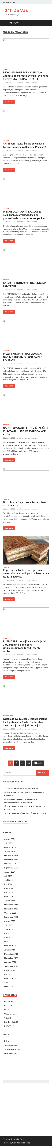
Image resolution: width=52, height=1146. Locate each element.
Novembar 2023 (11, 909)
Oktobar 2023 (10, 913)
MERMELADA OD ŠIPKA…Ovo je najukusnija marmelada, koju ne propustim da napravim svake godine (24, 215)
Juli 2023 (8, 925)
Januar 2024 (9, 901)
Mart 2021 (8, 987)
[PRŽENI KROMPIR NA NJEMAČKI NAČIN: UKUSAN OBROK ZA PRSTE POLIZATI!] (26, 334)
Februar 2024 (10, 897)
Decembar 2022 (11, 954)
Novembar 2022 (11, 958)
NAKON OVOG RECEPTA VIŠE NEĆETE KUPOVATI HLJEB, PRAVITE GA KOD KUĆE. (25, 431)
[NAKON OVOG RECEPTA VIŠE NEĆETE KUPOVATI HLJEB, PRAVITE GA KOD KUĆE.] (26, 408)
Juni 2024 (8, 880)
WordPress (16, 1143)
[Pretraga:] (26, 773)
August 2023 (9, 921)
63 (28, 763)
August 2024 (9, 872)
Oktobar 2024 (10, 864)
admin (21, 82)
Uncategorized (10, 1014)
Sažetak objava (10, 1045)
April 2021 (8, 983)
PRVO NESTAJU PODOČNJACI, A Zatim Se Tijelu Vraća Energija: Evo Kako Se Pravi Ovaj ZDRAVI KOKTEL (25, 75)
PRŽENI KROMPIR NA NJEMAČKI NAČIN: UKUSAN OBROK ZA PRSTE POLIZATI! (24, 357)
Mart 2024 (8, 892)
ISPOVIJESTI (9, 1002)
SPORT (7, 1010)
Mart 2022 (8, 974)
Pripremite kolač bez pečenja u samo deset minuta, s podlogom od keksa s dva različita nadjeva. (26, 573)
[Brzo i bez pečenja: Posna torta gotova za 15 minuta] (26, 482)
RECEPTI (6, 140)
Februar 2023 (10, 946)
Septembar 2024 (11, 868)
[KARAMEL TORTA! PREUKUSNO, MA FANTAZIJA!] (26, 263)
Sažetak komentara (12, 1049)
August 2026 (9, 839)
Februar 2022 (10, 979)
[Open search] (46, 23)
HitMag (27, 1143)
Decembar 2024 (11, 856)
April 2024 (8, 888)
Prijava (7, 1041)
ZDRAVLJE (6, 69)
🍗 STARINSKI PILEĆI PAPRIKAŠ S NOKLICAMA (25, 813)
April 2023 (8, 938)
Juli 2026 (8, 843)
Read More (8, 101)
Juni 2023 (8, 929)
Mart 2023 (8, 942)
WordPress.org (10, 1053)
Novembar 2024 (11, 860)
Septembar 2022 (11, 966)
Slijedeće (38, 763)
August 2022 (9, 970)
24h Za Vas (16, 10)
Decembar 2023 (11, 905)
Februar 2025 (10, 847)
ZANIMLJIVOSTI (8, 716)
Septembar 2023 (11, 917)
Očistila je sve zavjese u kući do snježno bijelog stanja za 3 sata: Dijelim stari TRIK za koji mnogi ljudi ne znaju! (25, 722)
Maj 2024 (8, 884)
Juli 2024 (8, 876)
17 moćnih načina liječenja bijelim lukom (21, 788)
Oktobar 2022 (10, 962)
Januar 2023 (9, 950)
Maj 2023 (8, 933)
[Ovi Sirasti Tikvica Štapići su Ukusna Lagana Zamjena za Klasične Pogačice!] (26, 124)
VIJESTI (7, 1018)
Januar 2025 (9, 851)
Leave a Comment (31, 82)
